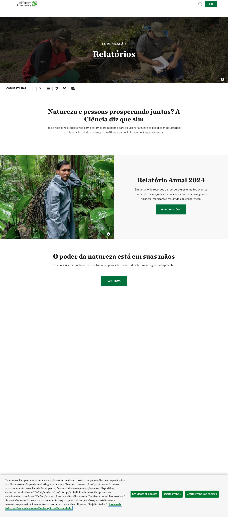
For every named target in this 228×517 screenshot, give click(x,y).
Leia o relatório (171, 209)
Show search (200, 3)
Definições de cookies (144, 494)
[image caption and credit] (108, 233)
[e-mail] (73, 89)
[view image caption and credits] (222, 78)
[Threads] (56, 89)
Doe (211, 4)
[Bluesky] (64, 89)
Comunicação (114, 44)
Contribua (114, 280)
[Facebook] (33, 89)
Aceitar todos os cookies (202, 494)
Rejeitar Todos (172, 494)
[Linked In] (48, 89)
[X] (40, 89)
